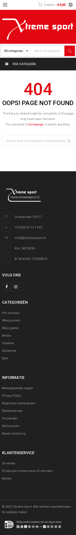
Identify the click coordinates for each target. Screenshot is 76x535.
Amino (6, 335)
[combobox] (16, 51)
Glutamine (9, 350)
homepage (35, 124)
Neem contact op (14, 433)
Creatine (8, 343)
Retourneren (11, 426)
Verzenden (9, 418)
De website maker (14, 512)
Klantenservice (12, 410)
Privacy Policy (11, 395)
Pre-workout (10, 313)
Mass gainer (10, 328)
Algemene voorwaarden (18, 403)
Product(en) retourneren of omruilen (27, 471)
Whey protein (11, 320)
